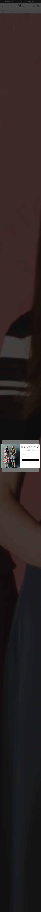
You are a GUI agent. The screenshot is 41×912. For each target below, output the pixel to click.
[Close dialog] (39, 445)
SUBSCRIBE (30, 459)
